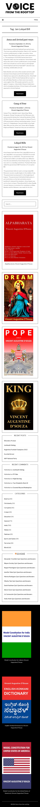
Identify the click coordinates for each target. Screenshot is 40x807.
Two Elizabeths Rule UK (20, 483)
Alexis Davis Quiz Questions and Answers (17, 590)
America (6, 499)
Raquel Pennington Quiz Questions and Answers (19, 568)
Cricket (6, 512)
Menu (36, 20)
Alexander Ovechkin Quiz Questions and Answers (20, 559)
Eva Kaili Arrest (9, 454)
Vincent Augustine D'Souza (20, 46)
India (5, 525)
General (6, 521)
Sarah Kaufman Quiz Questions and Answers (18, 585)
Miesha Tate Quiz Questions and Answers (17, 581)
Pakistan (7, 534)
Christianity (8, 503)
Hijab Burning (17, 479)
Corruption (7, 508)
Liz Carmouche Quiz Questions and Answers (18, 594)
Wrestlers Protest (10, 441)
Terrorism (7, 543)
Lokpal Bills (20, 143)
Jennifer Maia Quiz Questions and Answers (18, 572)
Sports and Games (10, 539)
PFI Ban (15, 474)
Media (6, 530)
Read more (20, 93)
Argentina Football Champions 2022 (15, 449)
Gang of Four (20, 103)
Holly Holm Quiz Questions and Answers (17, 599)
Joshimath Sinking (10, 445)
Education (7, 516)
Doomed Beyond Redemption (22, 487)
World (6, 547)
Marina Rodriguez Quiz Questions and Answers (19, 576)
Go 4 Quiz (21, 554)
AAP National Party (10, 458)
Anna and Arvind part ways (20, 39)
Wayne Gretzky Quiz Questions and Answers (18, 563)
